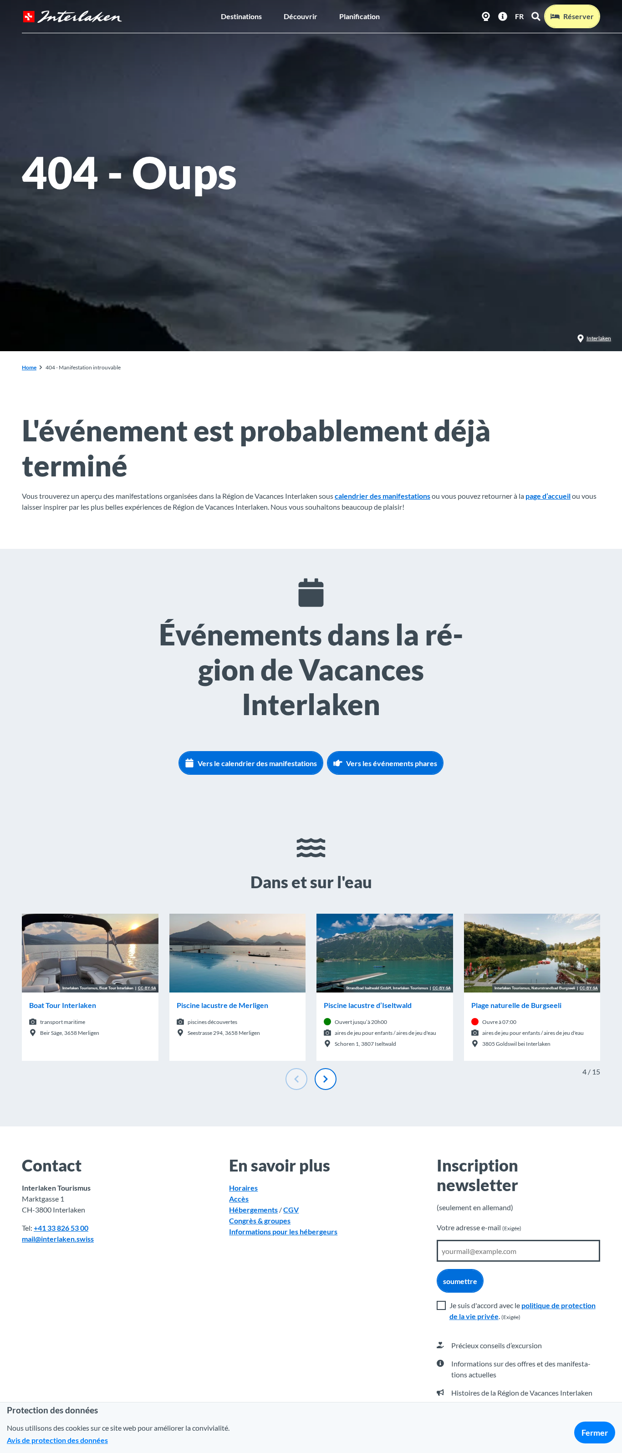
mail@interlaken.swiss (58, 1238)
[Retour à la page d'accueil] (72, 17)
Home (29, 367)
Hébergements (253, 1209)
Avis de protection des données (57, 1440)
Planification (359, 16)
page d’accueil (548, 495)
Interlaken (598, 338)
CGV (291, 1209)
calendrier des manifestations (382, 495)
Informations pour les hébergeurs (283, 1231)
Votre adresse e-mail (479, 1227)
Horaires (243, 1187)
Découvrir (300, 16)
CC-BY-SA (147, 988)
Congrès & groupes (260, 1220)
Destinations (241, 16)
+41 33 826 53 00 (61, 1227)
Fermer (594, 1432)
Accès (239, 1198)
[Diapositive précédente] (296, 1079)
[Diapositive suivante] (325, 1079)
